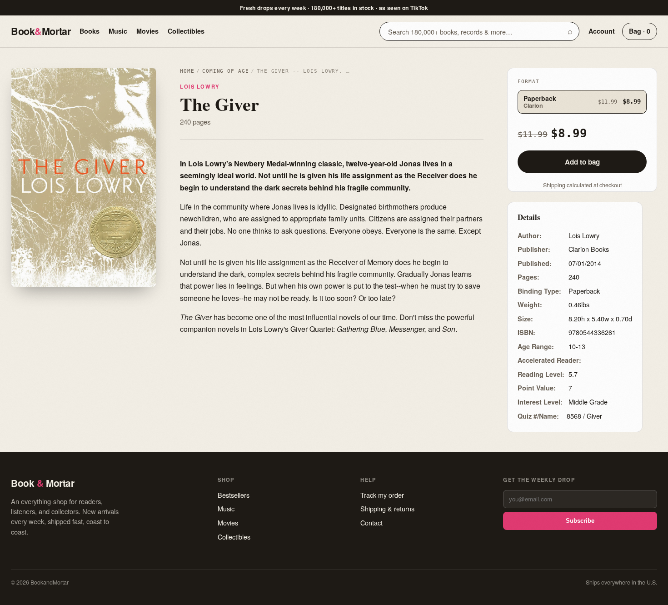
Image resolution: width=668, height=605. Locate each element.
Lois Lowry (199, 86)
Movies (147, 30)
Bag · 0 (639, 30)
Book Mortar (40, 31)
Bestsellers (233, 495)
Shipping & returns (387, 508)
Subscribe (580, 520)
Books (90, 30)
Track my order (382, 495)
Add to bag (582, 162)
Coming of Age (225, 71)
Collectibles (186, 30)
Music (118, 30)
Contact (371, 522)
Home (187, 71)
